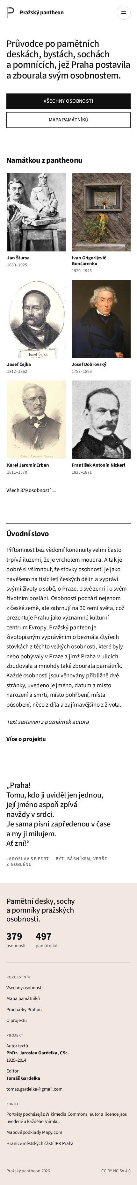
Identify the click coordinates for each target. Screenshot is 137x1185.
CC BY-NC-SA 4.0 (116, 1171)
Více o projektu (26, 739)
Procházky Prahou (24, 1009)
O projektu (16, 1020)
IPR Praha (64, 1143)
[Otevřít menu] (124, 13)
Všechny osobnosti (68, 101)
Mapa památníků (68, 119)
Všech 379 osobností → (31, 490)
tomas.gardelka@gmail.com (34, 1089)
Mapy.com (52, 1132)
